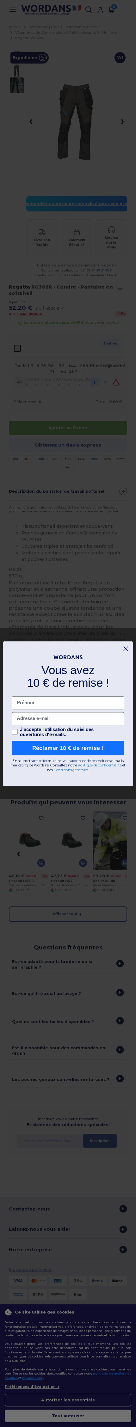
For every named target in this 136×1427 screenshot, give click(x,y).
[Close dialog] (126, 648)
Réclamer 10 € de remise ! (68, 748)
